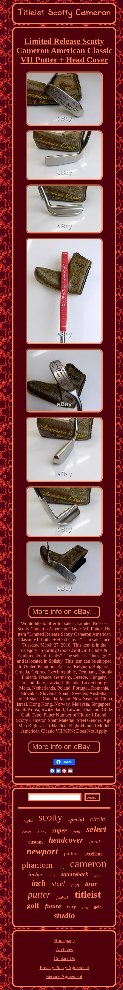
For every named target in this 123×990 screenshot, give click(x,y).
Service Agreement (64, 976)
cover (26, 831)
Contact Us (64, 958)
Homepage (64, 940)
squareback (74, 874)
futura (53, 906)
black (41, 831)
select (96, 829)
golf (33, 905)
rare (61, 868)
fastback (62, 898)
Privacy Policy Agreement (64, 967)
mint (97, 876)
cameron (88, 864)
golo (98, 907)
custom (35, 841)
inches (35, 874)
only (52, 875)
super (59, 830)
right (28, 820)
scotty (50, 817)
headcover (66, 839)
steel (58, 883)
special (76, 819)
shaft (75, 885)
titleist (88, 894)
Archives (64, 949)
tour (91, 883)
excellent (93, 853)
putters (71, 853)
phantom (37, 865)
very (71, 906)
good (94, 841)
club (85, 908)
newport (42, 851)
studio (64, 915)
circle (97, 819)
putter (39, 894)
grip (76, 831)
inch (39, 883)
